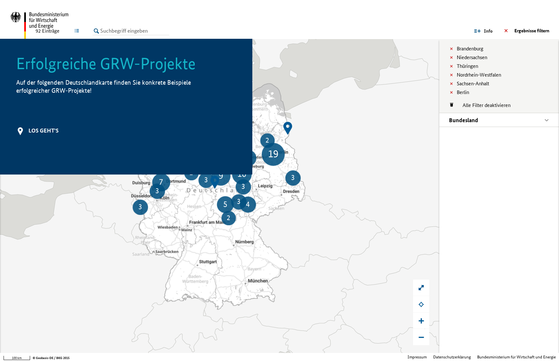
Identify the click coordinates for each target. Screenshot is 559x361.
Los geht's (43, 130)
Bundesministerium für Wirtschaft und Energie (516, 357)
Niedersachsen (472, 57)
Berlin (463, 92)
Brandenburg (470, 49)
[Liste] (78, 31)
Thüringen (467, 66)
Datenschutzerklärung (452, 357)
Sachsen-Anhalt (473, 83)
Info (488, 31)
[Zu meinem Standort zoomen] (421, 304)
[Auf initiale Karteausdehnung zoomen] (421, 288)
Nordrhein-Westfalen (479, 75)
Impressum (417, 357)
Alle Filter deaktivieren (483, 105)
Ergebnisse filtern (531, 31)
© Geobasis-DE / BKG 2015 (51, 358)
